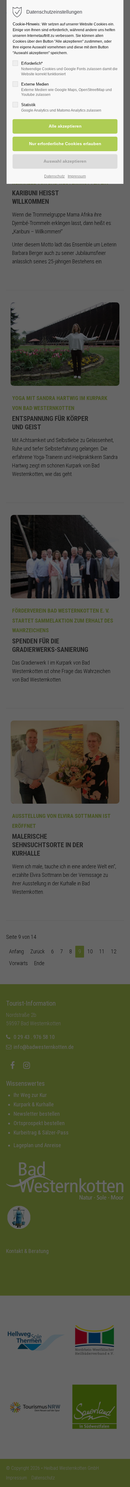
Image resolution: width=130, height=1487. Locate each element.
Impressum (77, 176)
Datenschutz (54, 176)
